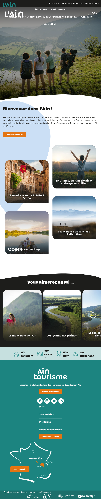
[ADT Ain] (14, 13)
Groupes (66, 3)
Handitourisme (92, 3)
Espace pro (54, 3)
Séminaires (78, 3)
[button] (87, 13)
